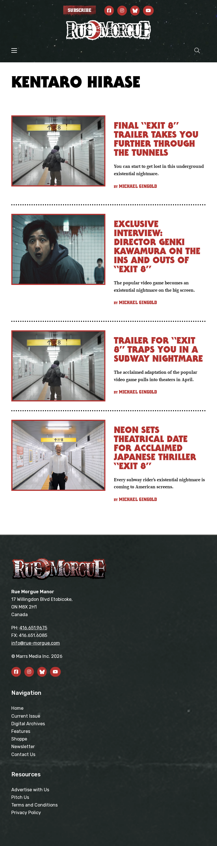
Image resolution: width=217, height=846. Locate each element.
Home (17, 708)
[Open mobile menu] (14, 50)
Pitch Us (20, 797)
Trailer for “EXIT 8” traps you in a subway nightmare (158, 349)
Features (20, 731)
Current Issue (25, 716)
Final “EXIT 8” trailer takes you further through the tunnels (156, 139)
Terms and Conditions (34, 805)
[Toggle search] (197, 50)
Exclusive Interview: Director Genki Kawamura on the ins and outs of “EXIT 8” (157, 246)
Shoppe (19, 739)
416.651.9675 (33, 627)
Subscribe (79, 10)
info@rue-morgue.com (35, 643)
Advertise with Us (30, 789)
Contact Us (23, 754)
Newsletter (23, 746)
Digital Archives (28, 723)
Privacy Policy (26, 812)
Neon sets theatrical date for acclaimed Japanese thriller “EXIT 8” (155, 447)
